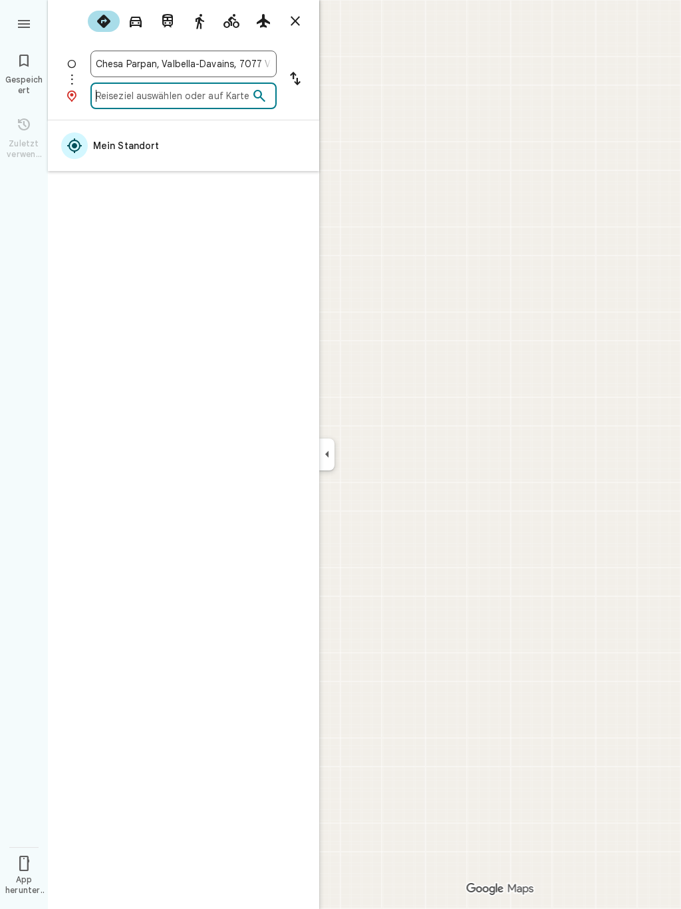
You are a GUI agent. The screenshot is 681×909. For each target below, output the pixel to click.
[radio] (104, 21)
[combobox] (183, 64)
